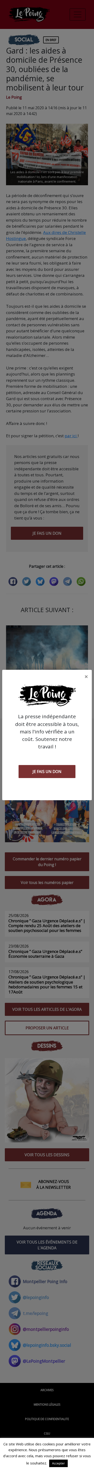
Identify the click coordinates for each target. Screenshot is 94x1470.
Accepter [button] (58, 1463)
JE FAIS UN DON (47, 771)
